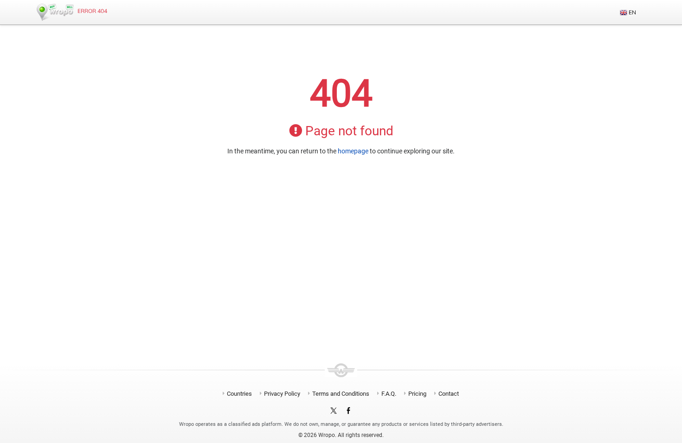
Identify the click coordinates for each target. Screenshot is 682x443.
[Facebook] (348, 411)
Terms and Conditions (340, 393)
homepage (353, 151)
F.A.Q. (388, 393)
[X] (333, 411)
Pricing (417, 393)
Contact (448, 393)
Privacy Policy (282, 393)
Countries (239, 393)
